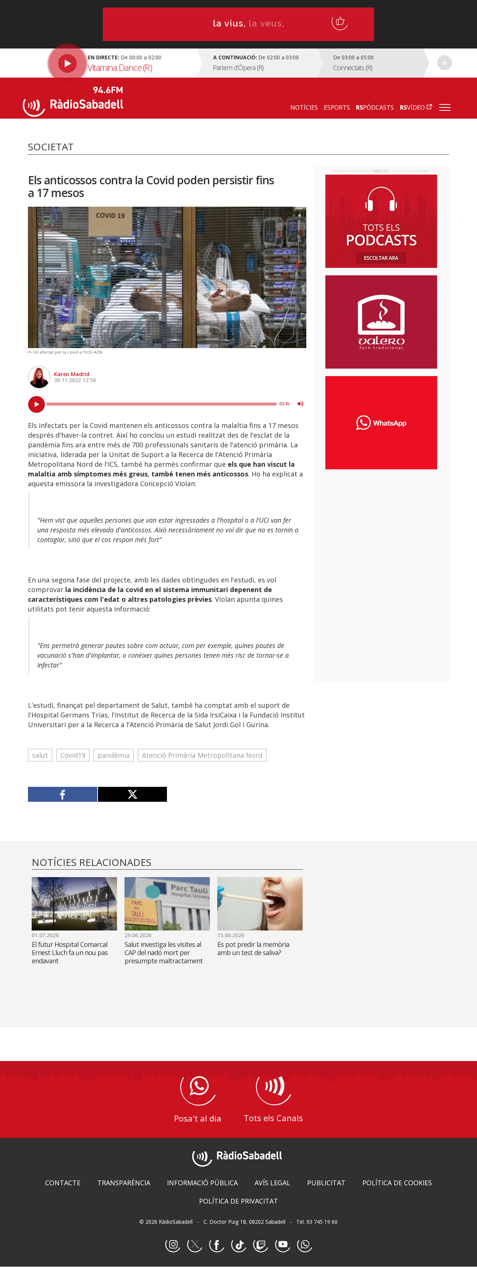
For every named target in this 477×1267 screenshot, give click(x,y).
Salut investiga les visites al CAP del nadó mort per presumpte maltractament (165, 952)
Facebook (216, 1245)
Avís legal (272, 1182)
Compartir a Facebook (63, 794)
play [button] (36, 404)
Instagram (172, 1245)
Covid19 (72, 755)
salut (40, 755)
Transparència (123, 1182)
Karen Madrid (71, 374)
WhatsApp (304, 1245)
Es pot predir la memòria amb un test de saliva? (253, 948)
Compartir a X (132, 794)
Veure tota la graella (444, 62)
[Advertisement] (381, 523)
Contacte (62, 1182)
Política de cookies (397, 1182)
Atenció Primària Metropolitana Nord (202, 755)
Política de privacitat (238, 1200)
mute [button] (300, 403)
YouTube (282, 1245)
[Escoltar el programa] (108, 63)
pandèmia (114, 755)
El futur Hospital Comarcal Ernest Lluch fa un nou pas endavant (70, 952)
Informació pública (202, 1182)
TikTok (238, 1245)
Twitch (260, 1245)
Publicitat (326, 1182)
